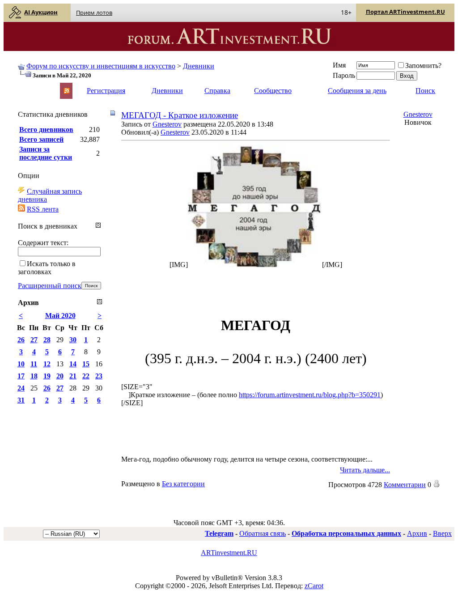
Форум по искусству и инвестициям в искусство (100, 66)
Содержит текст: (43, 242)
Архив (417, 533)
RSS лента (43, 209)
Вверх (442, 533)
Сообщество (273, 90)
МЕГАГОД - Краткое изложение (179, 115)
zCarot (314, 586)
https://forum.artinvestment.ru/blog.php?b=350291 (310, 395)
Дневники (198, 66)
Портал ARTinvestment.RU (405, 12)
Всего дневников (46, 129)
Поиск (425, 90)
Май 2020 (60, 315)
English (27, 86)
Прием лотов (94, 12)
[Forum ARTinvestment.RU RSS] (67, 91)
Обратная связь (262, 533)
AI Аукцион (41, 12)
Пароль (344, 75)
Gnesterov (167, 124)
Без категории (183, 484)
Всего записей (41, 139)
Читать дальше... (365, 470)
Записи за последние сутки (45, 153)
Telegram (219, 533)
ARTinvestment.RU (229, 552)
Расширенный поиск (49, 285)
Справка (217, 90)
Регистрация (106, 90)
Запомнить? (423, 65)
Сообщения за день (357, 90)
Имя (339, 65)
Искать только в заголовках (47, 268)
